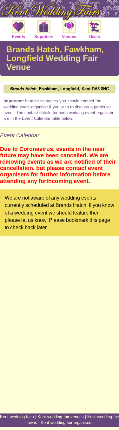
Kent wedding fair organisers (67, 422)
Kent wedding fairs (17, 416)
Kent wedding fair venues (60, 416)
